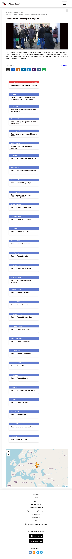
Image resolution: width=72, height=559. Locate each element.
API (36, 521)
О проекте (36, 517)
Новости (36, 501)
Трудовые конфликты (36, 507)
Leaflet (66, 486)
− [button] (8, 454)
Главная (36, 494)
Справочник (36, 514)
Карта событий (36, 504)
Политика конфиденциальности (36, 524)
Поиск (36, 498)
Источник (65, 66)
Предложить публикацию (36, 511)
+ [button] (8, 452)
